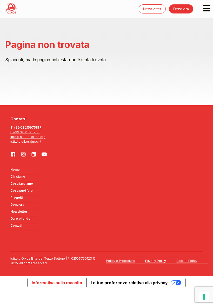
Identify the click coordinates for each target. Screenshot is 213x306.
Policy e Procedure (120, 261)
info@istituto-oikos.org (27, 137)
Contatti (16, 225)
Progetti (16, 197)
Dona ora (181, 9)
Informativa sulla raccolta (57, 282)
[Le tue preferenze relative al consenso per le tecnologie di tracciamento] (204, 297)
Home (15, 169)
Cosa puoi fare (21, 190)
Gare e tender (21, 218)
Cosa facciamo (21, 183)
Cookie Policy (186, 261)
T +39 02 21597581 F (26, 127)
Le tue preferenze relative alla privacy (129, 282)
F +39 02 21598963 (24, 132)
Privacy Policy (155, 261)
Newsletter (152, 9)
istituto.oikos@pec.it (25, 141)
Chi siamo (17, 176)
